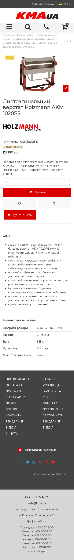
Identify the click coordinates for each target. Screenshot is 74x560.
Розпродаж (52, 385)
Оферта (12, 433)
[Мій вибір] (19, 203)
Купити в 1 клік (22, 215)
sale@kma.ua (37, 503)
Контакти (14, 415)
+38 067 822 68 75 (37, 497)
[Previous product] (68, 41)
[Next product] (70, 41)
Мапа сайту (15, 397)
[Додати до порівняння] (54, 203)
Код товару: (11, 142)
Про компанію (18, 379)
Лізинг (11, 403)
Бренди (12, 409)
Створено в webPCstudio (51, 474)
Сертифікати (53, 415)
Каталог (49, 379)
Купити (40, 192)
